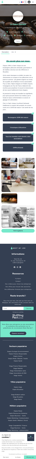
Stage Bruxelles (18, 397)
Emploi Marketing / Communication (18, 418)
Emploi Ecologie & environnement (18, 351)
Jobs (14, 52)
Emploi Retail (18, 411)
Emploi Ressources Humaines (18, 413)
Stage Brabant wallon (18, 394)
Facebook (19, 35)
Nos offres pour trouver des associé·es (18, 287)
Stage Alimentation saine (18, 371)
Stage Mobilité (18, 368)
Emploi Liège (18, 387)
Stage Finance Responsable (18, 366)
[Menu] (33, 2)
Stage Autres (18, 375)
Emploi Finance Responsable (18, 354)
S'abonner (28, 308)
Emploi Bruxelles (18, 389)
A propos (18, 278)
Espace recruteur (18, 333)
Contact (18, 281)
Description (5, 52)
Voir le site (9, 35)
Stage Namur (18, 399)
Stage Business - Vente (18, 428)
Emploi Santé (18, 361)
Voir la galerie (18, 231)
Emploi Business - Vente (18, 416)
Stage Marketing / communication (18, 430)
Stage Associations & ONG (18, 373)
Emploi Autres (18, 356)
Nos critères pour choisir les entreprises (18, 284)
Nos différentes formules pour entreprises (18, 289)
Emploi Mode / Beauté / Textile (18, 358)
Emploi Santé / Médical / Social (18, 420)
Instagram (29, 35)
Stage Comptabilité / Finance (18, 425)
